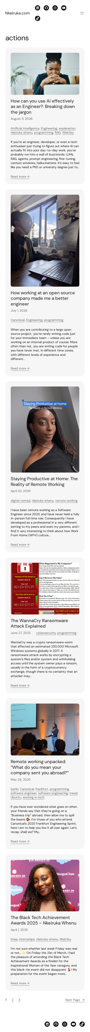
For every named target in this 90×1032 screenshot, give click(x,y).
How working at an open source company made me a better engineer (43, 298)
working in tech (33, 797)
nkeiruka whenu (22, 132)
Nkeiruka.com (17, 13)
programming (43, 132)
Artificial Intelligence (25, 128)
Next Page (75, 1000)
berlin (15, 789)
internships (27, 939)
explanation (67, 128)
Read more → (20, 176)
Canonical (18, 320)
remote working (66, 501)
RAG (58, 132)
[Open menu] (82, 13)
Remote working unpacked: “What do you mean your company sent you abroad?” (40, 767)
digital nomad (20, 501)
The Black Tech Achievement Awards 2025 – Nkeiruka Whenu (43, 920)
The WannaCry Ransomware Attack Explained (39, 623)
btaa (14, 939)
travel (73, 793)
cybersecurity (46, 633)
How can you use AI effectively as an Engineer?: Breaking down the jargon (43, 106)
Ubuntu (16, 797)
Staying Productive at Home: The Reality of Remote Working (44, 481)
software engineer (23, 793)
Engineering (49, 128)
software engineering (53, 793)
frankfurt (42, 789)
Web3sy (68, 132)
